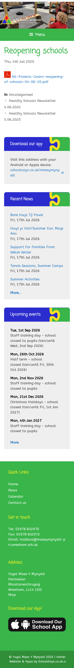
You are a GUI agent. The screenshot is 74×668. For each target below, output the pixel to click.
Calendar (15, 496)
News (12, 490)
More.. (15, 293)
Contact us (17, 503)
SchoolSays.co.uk (50, 661)
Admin (60, 657)
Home (13, 484)
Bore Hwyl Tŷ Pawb (26, 215)
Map (12, 595)
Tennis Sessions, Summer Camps (36, 266)
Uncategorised (21, 95)
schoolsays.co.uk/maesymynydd (35, 172)
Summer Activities (25, 279)
